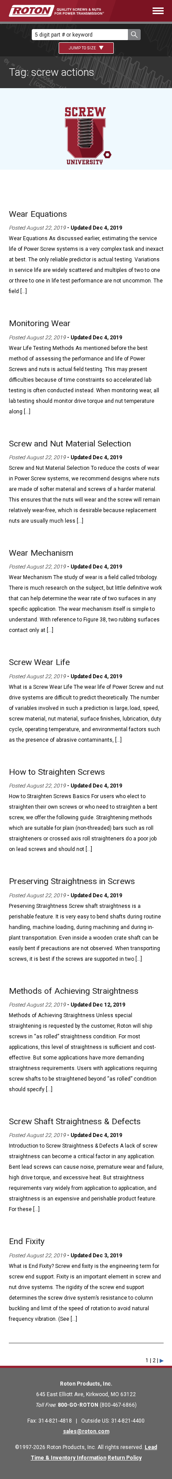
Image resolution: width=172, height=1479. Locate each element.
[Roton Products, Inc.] (56, 11)
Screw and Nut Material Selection (70, 443)
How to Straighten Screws (57, 772)
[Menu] (147, 11)
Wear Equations (38, 214)
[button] (134, 34)
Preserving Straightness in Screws (72, 881)
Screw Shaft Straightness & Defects (75, 1121)
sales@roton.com (86, 1431)
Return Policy (125, 1458)
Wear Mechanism (41, 553)
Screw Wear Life (39, 662)
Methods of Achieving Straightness (73, 991)
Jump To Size (83, 48)
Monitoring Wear (40, 323)
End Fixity (27, 1241)
